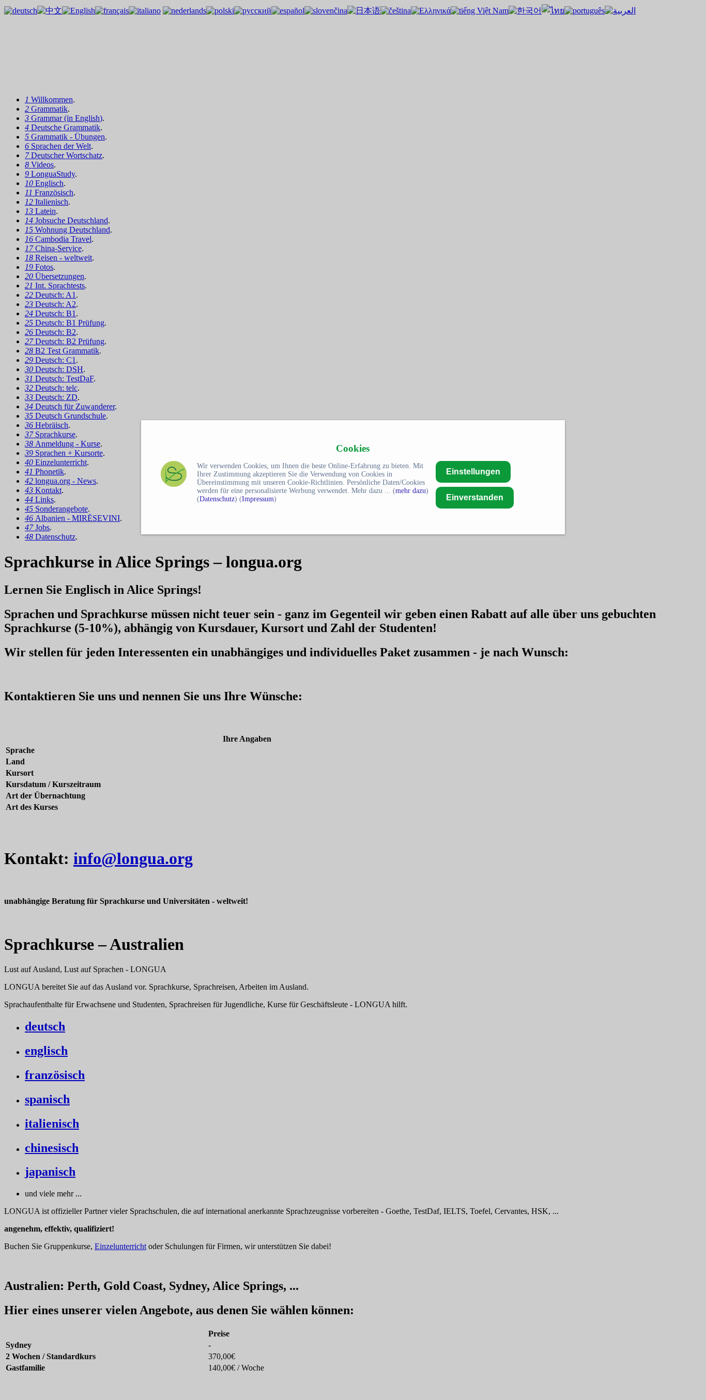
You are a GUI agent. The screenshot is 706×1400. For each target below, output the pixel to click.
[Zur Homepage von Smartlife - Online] (174, 475)
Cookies (353, 448)
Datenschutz (217, 499)
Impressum (258, 499)
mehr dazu (410, 491)
